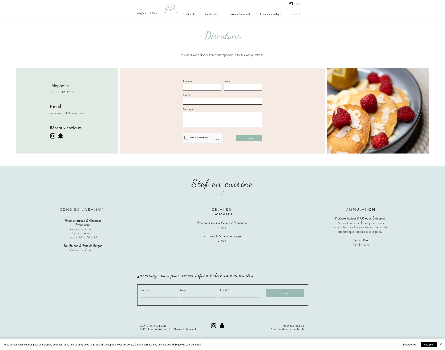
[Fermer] (441, 344)
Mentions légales (293, 325)
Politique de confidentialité (287, 329)
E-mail (186, 95)
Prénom (187, 81)
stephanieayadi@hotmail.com (67, 113)
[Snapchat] (60, 135)
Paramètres (409, 344)
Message (188, 109)
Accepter (429, 344)
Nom (227, 81)
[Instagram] (52, 135)
